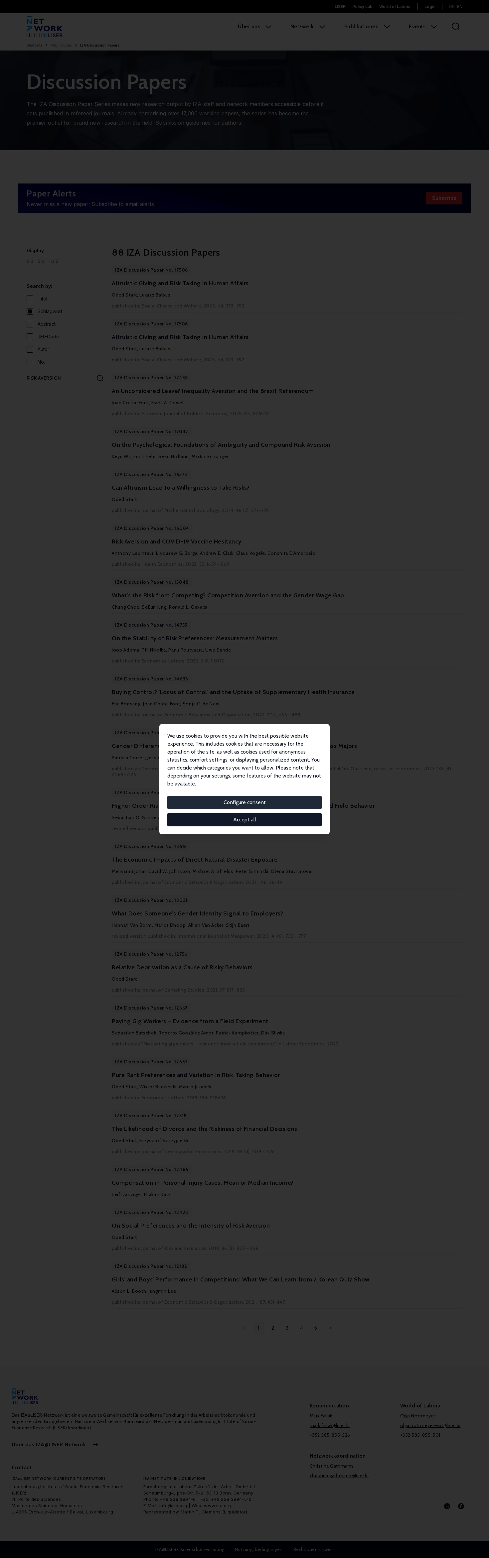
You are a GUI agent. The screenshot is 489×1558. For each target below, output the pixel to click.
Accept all (244, 819)
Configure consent (245, 802)
